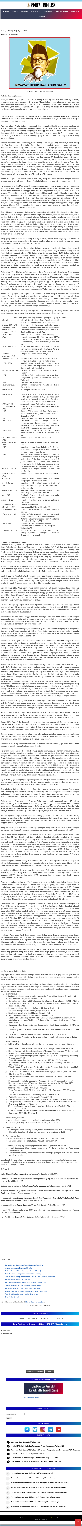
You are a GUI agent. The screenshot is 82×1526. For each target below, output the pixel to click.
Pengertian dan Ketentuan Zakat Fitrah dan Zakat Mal (24, 1265)
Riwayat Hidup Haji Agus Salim (34, 1302)
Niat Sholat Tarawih (12, 1297)
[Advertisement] (40, 1240)
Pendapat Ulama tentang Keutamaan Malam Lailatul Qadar (25, 1282)
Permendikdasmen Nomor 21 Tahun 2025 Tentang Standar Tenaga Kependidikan (38, 1487)
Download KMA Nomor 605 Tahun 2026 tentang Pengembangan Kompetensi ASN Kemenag (45, 1450)
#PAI (36, 1306)
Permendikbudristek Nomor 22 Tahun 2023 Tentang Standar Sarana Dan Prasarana (39, 1492)
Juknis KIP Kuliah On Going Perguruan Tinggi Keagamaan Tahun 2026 (37, 1446)
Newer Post (30, 1371)
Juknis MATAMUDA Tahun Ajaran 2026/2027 (27, 1454)
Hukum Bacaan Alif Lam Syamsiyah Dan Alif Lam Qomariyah (26, 1271)
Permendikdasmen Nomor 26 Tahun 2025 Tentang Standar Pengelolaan (35, 1497)
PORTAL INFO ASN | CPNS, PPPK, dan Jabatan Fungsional (40, 1517)
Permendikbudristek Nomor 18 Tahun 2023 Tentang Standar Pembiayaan (35, 1502)
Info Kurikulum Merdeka (31, 1397)
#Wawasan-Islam (45, 1306)
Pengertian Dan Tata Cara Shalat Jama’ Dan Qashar (23, 1288)
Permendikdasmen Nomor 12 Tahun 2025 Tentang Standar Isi (32, 1473)
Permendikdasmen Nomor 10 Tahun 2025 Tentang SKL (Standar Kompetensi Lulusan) (40, 1482)
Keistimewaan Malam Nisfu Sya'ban (17, 1279)
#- (27, 1306)
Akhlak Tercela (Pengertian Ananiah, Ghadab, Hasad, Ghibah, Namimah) (30, 1277)
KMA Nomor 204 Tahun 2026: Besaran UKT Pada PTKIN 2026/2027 (36, 1461)
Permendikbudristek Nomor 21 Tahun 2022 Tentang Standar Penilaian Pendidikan (38, 1506)
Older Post (40, 1371)
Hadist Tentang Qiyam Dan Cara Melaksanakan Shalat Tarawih (27, 1291)
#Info (32, 1306)
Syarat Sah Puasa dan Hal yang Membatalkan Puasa (23, 1285)
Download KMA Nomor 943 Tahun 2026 (25, 1442)
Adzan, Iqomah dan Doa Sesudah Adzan (19, 1268)
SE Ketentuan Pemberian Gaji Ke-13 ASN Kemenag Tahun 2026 (34, 1458)
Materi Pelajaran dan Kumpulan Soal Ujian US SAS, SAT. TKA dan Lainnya (39, 1324)
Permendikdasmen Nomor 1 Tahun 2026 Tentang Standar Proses (33, 1478)
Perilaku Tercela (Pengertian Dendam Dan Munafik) (23, 1274)
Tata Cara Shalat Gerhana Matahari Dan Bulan (21, 1294)
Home (49, 1371)
